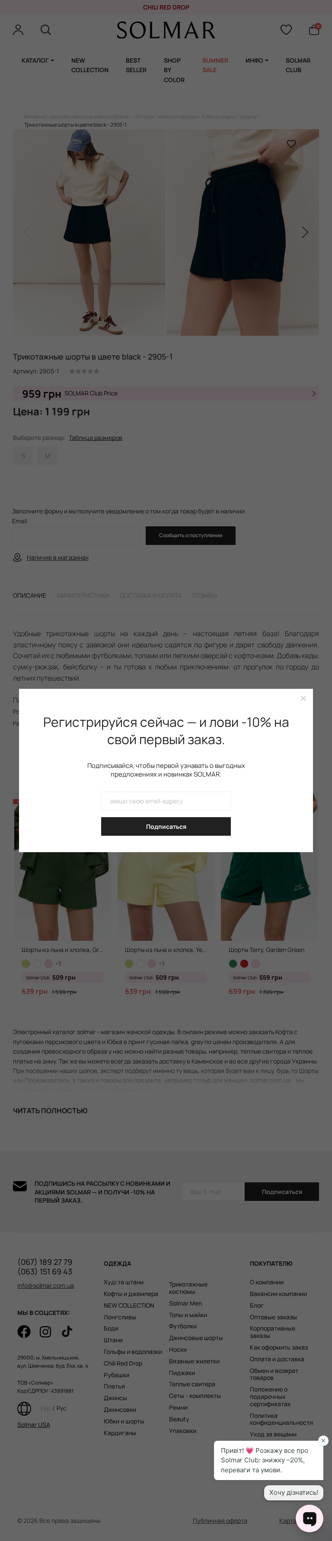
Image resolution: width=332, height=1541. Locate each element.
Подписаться (166, 826)
